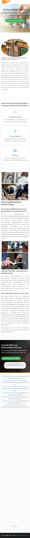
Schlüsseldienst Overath (8, 396)
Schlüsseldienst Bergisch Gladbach (12, 380)
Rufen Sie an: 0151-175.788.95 (15, 20)
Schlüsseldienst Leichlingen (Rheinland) (12, 386)
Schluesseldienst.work (22, 535)
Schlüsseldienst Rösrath (8, 401)
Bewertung (21, 367)
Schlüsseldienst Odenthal (9, 392)
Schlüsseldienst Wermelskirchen (13, 405)
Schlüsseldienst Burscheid (9, 376)
